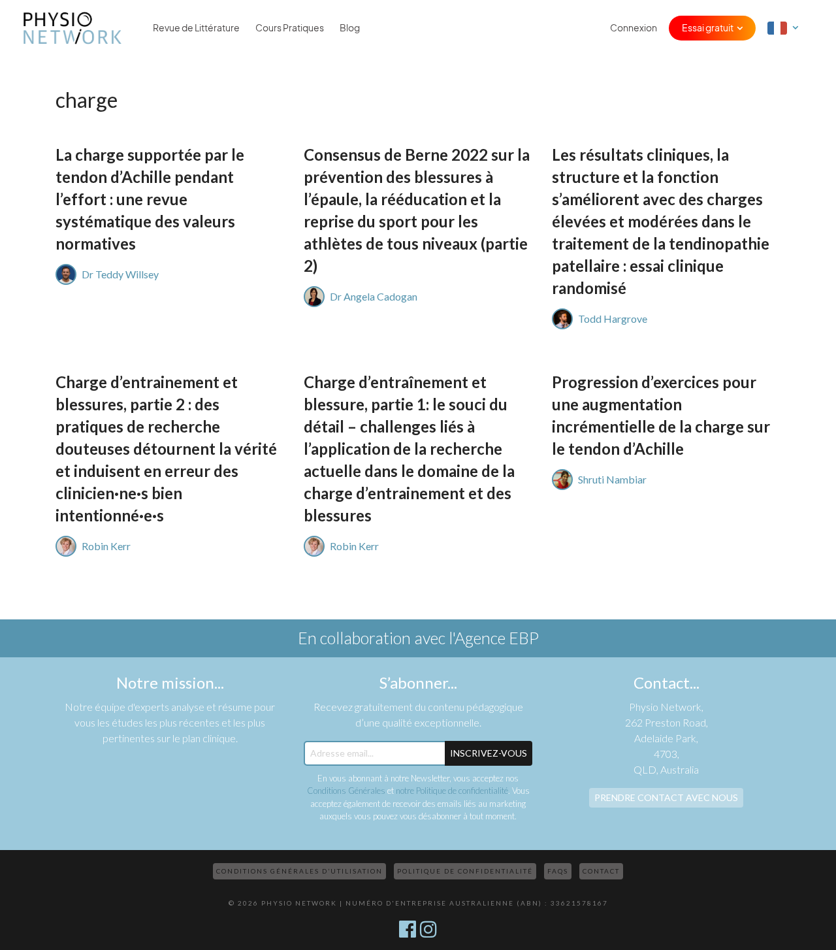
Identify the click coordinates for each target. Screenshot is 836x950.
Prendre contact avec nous (666, 797)
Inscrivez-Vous (488, 753)
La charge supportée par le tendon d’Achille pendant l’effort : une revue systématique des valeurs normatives (150, 199)
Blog (350, 28)
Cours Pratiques (289, 28)
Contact (601, 871)
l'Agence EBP (494, 637)
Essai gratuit (707, 28)
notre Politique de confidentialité (452, 790)
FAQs (557, 871)
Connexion (633, 28)
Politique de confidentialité (465, 871)
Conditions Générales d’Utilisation (299, 871)
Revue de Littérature (196, 28)
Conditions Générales (346, 790)
